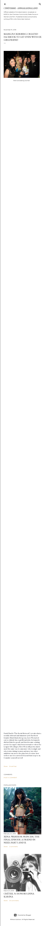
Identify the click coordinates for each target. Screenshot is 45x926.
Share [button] (6, 766)
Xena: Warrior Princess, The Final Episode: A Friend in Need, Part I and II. (21, 839)
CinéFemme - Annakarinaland (21, 8)
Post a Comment (10, 777)
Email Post (12, 766)
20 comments (14, 900)
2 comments (13, 846)
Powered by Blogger (24, 915)
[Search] (40, 3)
